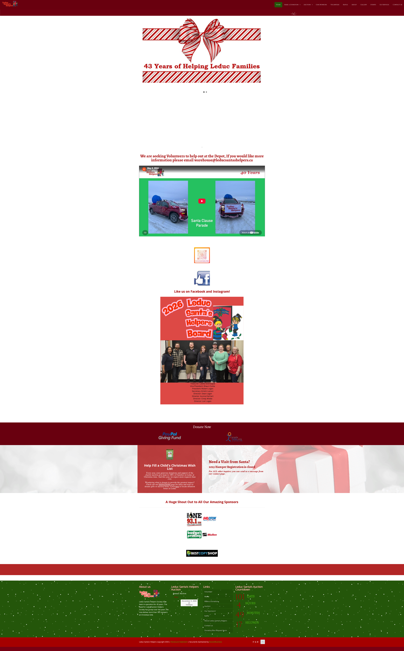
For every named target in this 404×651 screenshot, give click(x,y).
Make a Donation (211, 605)
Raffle (206, 620)
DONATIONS (164, 488)
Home (206, 600)
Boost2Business (215, 646)
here (177, 490)
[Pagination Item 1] (202, 151)
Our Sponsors (209, 615)
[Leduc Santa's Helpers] (10, 3)
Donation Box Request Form (215, 634)
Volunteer (208, 596)
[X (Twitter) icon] (255, 646)
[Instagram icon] (257, 646)
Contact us (208, 630)
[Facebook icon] (253, 646)
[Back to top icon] (262, 646)
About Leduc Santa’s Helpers (215, 625)
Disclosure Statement (179, 646)
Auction (207, 610)
